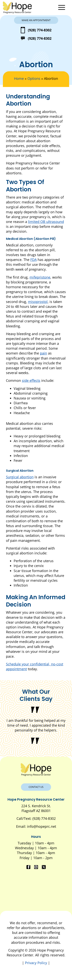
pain (43, 353)
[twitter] (44, 867)
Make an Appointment (36, 20)
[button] (62, 7)
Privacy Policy (36, 962)
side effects (31, 380)
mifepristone (40, 277)
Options (33, 78)
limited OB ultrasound (46, 221)
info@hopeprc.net (41, 826)
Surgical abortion (20, 477)
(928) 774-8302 (39, 30)
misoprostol (38, 301)
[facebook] (28, 867)
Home (19, 78)
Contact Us (36, 787)
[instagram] (36, 867)
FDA (33, 259)
